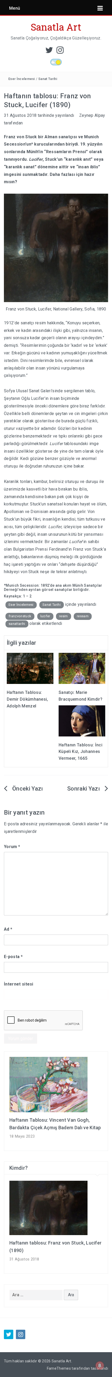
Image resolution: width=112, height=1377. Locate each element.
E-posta (13, 956)
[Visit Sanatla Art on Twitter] (49, 51)
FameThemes (59, 1368)
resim (63, 616)
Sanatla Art (56, 27)
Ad (8, 929)
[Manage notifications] (100, 1365)
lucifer (45, 616)
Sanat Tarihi (47, 79)
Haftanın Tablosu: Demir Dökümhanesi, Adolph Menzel (27, 699)
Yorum (12, 846)
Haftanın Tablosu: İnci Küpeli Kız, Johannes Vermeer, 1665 (80, 751)
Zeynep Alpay (92, 115)
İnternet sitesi (18, 984)
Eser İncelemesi (21, 79)
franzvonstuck (20, 616)
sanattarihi (17, 624)
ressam (83, 616)
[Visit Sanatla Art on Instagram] (60, 51)
